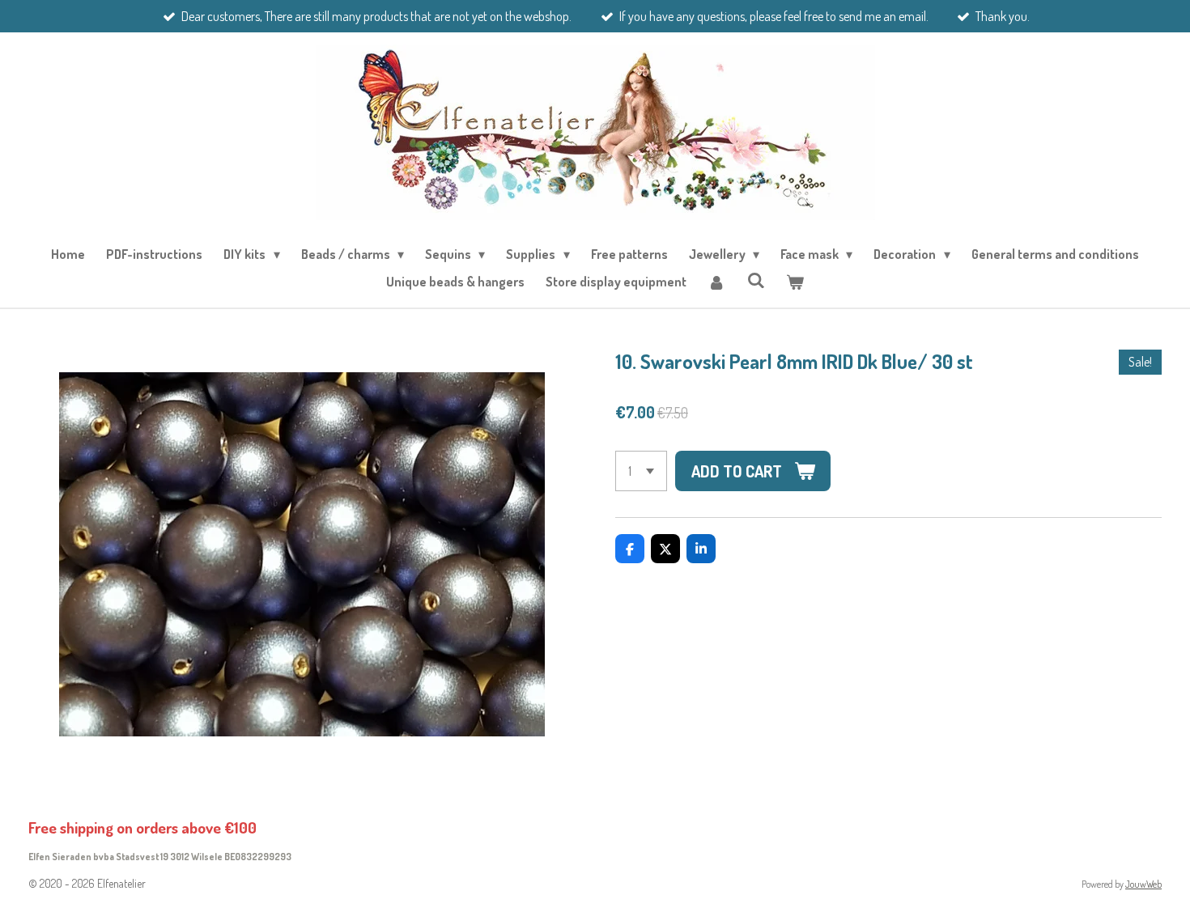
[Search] (755, 280)
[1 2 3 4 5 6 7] (641, 471)
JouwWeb (1143, 884)
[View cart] (795, 281)
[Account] (716, 281)
